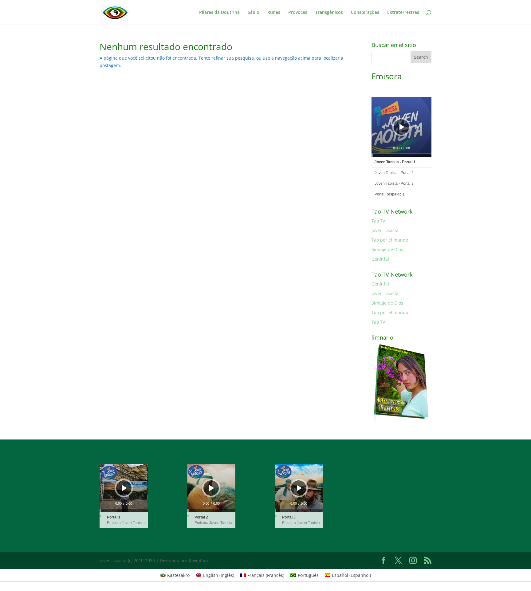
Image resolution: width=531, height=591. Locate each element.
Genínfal (380, 259)
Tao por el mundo (390, 240)
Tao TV (378, 221)
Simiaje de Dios (387, 249)
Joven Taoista (385, 230)
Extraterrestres (403, 12)
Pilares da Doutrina (219, 12)
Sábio (253, 12)
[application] (401, 127)
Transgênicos (329, 12)
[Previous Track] (383, 126)
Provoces (297, 12)
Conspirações (365, 12)
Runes (273, 12)
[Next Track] (417, 126)
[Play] (401, 127)
